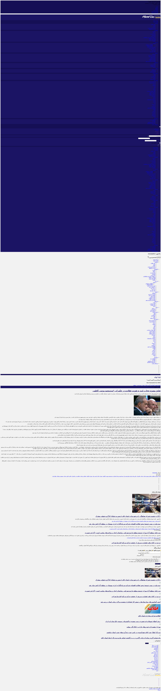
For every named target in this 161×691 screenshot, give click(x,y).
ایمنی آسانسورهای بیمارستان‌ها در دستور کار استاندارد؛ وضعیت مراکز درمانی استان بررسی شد (130, 602)
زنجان (154, 97)
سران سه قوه (123, 476)
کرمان (154, 105)
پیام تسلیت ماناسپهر (151, 123)
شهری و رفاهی (152, 60)
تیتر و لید (156, 653)
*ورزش (156, 42)
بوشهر (154, 88)
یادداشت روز (152, 119)
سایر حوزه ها (152, 51)
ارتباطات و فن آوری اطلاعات (149, 37)
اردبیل (154, 84)
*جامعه (156, 53)
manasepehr (154, 472)
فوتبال (154, 43)
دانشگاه (153, 54)
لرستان (153, 111)
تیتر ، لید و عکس (154, 652)
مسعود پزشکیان (59, 476)
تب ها (157, 650)
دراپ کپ (156, 657)
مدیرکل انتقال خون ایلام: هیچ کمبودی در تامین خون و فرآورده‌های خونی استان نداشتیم (133, 632)
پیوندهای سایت (155, 124)
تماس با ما (156, 10)
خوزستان (153, 95)
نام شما (142, 554)
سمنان (154, 98)
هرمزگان (153, 115)
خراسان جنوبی (152, 92)
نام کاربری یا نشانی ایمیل (155, 138)
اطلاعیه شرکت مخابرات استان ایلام (149, 616)
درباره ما (156, 658)
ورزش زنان (153, 49)
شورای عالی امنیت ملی (97, 476)
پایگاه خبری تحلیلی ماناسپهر (152, 668)
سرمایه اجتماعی (116, 476)
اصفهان (153, 85)
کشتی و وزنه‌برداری (151, 47)
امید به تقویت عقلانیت (155, 476)
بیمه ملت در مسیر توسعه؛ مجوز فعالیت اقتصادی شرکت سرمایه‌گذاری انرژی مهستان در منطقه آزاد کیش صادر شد (124, 524)
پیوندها (156, 8)
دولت (154, 25)
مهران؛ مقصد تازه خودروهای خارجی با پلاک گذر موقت (143, 627)
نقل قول (156, 664)
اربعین (154, 67)
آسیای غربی (153, 70)
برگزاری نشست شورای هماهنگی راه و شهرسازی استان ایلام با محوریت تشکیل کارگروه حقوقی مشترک (128, 516)
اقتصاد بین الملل (152, 38)
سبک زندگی (153, 57)
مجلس (154, 26)
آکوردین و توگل (155, 645)
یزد (154, 117)
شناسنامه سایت (154, 11)
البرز (154, 86)
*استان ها (156, 80)
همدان (154, 116)
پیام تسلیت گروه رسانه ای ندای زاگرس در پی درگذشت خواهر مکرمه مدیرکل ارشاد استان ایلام (130, 638)
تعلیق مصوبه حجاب (147, 476)
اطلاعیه (153, 121)
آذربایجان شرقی (152, 81)
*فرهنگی (156, 62)
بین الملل (153, 69)
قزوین (154, 101)
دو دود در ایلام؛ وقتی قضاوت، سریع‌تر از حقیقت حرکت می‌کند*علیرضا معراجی (136, 543)
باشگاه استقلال (150, 45)
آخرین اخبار (155, 22)
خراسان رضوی (152, 93)
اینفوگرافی (153, 76)
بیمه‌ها (154, 32)
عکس (154, 78)
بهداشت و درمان (152, 56)
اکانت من (156, 648)
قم (154, 103)
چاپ (157, 670)
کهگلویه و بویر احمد (151, 107)
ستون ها (156, 659)
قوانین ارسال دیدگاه (156, 556)
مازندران (153, 112)
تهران (154, 90)
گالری (154, 75)
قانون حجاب (66, 476)
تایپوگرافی (156, 649)
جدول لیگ (156, 655)
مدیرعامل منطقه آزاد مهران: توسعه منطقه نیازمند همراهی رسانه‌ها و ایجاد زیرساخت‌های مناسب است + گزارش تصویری (122, 533)
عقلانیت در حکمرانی (75, 476)
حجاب (141, 476)
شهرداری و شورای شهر (150, 61)
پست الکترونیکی (140, 555)
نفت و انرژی (152, 33)
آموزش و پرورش (151, 55)
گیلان (154, 110)
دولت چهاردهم (129, 476)
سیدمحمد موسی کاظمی (108, 476)
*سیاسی (156, 23)
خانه (157, 6)
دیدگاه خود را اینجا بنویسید (143, 553)
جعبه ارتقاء (155, 656)
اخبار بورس (153, 36)
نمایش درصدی (155, 665)
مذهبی (154, 63)
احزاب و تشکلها (152, 29)
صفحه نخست (157, 385)
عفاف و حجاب (83, 476)
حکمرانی (138, 476)
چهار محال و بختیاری (151, 91)
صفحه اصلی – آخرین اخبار (152, 662)
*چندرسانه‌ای (155, 73)
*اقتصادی (156, 30)
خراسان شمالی (152, 94)
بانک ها (154, 31)
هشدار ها (156, 667)
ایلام (154, 87)
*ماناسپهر (156, 118)
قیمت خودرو (155, 663)
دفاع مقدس (152, 66)
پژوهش (134, 385)
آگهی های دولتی (154, 12)
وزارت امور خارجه (151, 27)
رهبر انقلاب (153, 24)
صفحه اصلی (155, 20)
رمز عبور (158, 140)
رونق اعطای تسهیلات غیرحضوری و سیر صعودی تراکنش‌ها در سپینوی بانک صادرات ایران (132, 621)
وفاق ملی (54, 476)
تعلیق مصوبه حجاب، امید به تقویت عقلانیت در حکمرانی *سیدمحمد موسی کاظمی (126, 391)
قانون (70, 476)
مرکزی (153, 113)
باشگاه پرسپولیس (149, 44)
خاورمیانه (134, 476)
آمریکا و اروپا (152, 72)
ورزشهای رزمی (152, 48)
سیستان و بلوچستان (151, 99)
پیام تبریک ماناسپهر (151, 122)
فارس (154, 100)
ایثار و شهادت (152, 64)
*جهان (156, 68)
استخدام (153, 35)
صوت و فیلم (152, 79)
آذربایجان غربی (152, 82)
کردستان (153, 104)
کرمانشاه (153, 106)
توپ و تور (153, 50)
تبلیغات (156, 9)
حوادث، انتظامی (152, 59)
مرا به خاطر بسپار (155, 143)
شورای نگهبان (89, 476)
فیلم (154, 74)
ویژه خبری (139, 385)
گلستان (153, 109)
